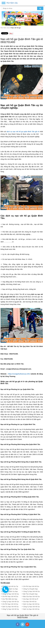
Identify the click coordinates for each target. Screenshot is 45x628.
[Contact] (5, 589)
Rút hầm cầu (5, 28)
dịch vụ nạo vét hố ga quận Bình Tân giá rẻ (23, 131)
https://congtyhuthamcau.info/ (19, 374)
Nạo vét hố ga (16, 28)
